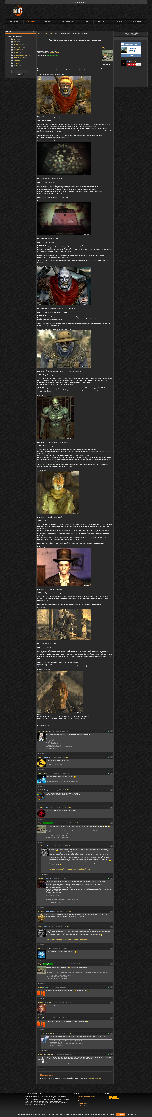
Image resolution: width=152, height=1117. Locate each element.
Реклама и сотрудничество (86, 1097)
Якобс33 (40, 1054)
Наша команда (83, 1105)
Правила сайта (83, 1101)
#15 (68, 773)
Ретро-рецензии (20, 58)
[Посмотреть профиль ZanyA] (41, 786)
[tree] (20, 51)
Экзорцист (41, 911)
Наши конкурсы (131, 34)
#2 (69, 1018)
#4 (70, 1002)
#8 (68, 927)
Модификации (19, 50)
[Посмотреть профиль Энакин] (41, 1014)
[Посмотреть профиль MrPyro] (41, 842)
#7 (68, 948)
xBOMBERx (41, 807)
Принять (120, 1114)
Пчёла (40, 987)
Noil (42, 1033)
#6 (79, 964)
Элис (39, 731)
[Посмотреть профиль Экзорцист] (41, 923)
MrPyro (104, 48)
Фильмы (17, 66)
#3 (71, 1033)
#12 (70, 846)
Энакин (40, 1002)
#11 (77, 823)
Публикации (67, 22)
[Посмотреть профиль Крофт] (41, 1030)
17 (55, 52)
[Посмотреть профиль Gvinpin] (44, 875)
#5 (66, 987)
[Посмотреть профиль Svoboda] (41, 804)
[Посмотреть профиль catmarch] (41, 908)
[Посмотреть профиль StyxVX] (41, 770)
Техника (17, 63)
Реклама (137, 22)
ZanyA (40, 773)
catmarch (41, 878)
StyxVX (40, 757)
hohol (39, 948)
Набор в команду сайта (130, 33)
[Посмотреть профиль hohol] (41, 960)
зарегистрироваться (94, 1078)
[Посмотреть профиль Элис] (41, 753)
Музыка (17, 52)
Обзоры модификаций (22, 55)
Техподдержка (82, 1103)
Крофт (40, 1018)
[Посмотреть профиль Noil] (44, 1050)
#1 (71, 1054)
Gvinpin (43, 846)
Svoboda (40, 790)
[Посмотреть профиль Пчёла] (41, 999)
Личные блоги (19, 47)
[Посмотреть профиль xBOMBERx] (41, 819)
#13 (69, 807)
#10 (68, 878)
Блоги (86, 22)
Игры (17, 42)
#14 (67, 790)
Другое (17, 39)
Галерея (102, 22)
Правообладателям (84, 1099)
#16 (66, 757)
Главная (14, 22)
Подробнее (132, 1114)
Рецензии (18, 60)
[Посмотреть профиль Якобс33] (41, 1068)
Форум (48, 22)
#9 (70, 911)
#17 (68, 731)
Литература (19, 44)
